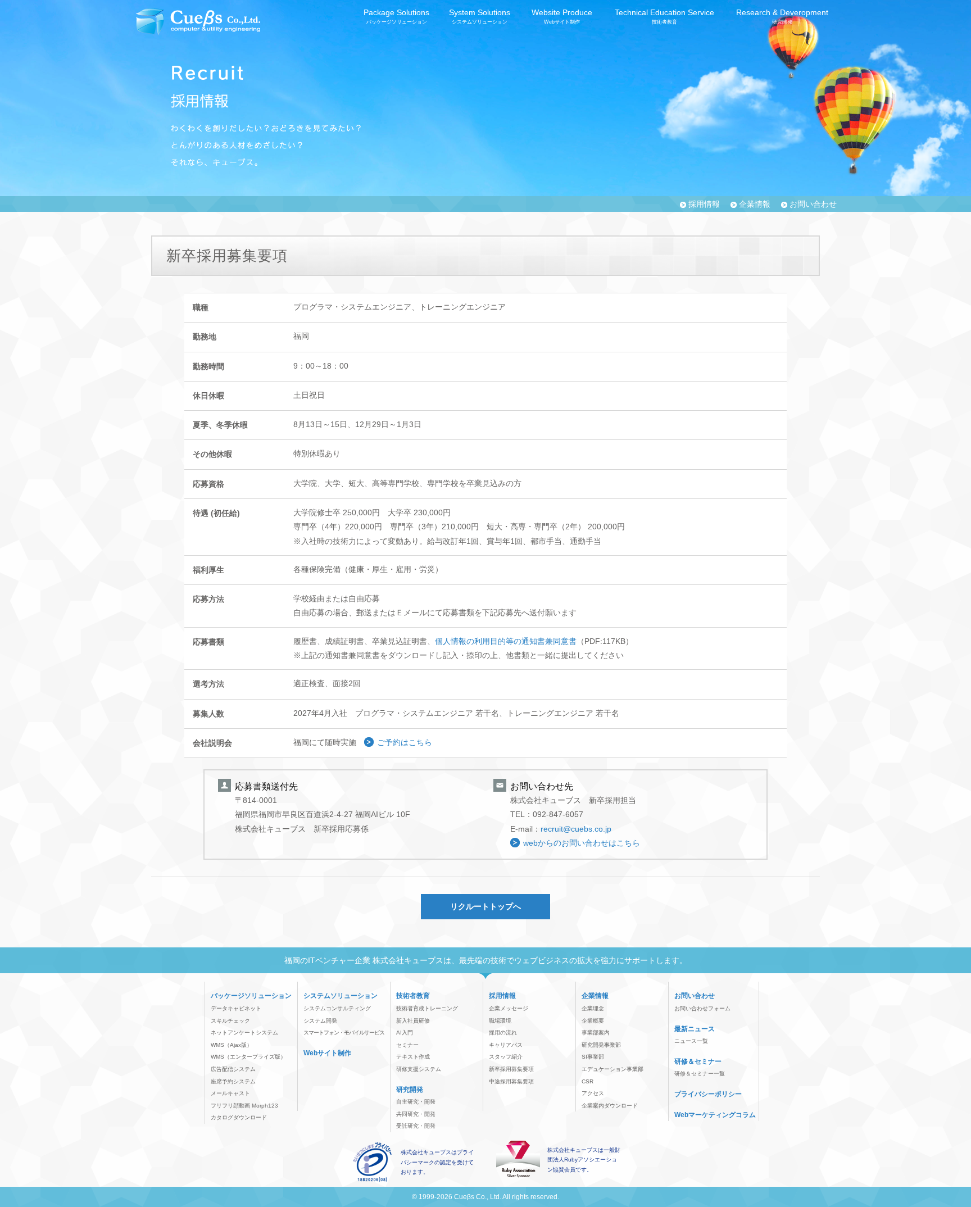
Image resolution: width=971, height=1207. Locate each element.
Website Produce (562, 16)
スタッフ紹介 (506, 1057)
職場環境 (500, 1021)
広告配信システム (233, 1069)
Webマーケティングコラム (715, 1115)
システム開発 (320, 1021)
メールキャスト (230, 1093)
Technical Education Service (664, 16)
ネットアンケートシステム (244, 1032)
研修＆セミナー (698, 1061)
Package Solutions (396, 16)
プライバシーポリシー (708, 1094)
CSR (587, 1081)
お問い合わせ (813, 203)
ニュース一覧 (691, 1041)
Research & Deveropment (782, 16)
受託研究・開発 (415, 1126)
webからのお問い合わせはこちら (581, 842)
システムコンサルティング (337, 1008)
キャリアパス (506, 1045)
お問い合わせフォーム (702, 1008)
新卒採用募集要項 (511, 1069)
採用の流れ (503, 1032)
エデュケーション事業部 (612, 1069)
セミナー (407, 1045)
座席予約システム (233, 1081)
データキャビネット (236, 1008)
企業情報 (754, 203)
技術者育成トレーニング (427, 1008)
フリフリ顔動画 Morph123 (244, 1105)
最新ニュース (694, 1029)
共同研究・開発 (415, 1114)
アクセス (593, 1093)
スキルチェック (230, 1021)
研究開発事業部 (601, 1045)
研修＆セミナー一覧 (699, 1073)
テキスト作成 (413, 1057)
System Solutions (479, 16)
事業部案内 (596, 1032)
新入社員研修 (413, 1021)
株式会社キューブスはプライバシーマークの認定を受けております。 (437, 1162)
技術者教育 (413, 996)
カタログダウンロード (239, 1117)
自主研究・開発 (415, 1102)
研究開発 (409, 1089)
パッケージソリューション (251, 996)
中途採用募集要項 (511, 1081)
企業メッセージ (508, 1008)
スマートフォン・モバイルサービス (343, 1032)
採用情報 (704, 203)
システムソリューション (340, 996)
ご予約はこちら (404, 742)
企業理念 (593, 1008)
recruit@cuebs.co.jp (576, 828)
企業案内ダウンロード (610, 1105)
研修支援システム (418, 1069)
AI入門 (404, 1032)
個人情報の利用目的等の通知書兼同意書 (506, 641)
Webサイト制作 (327, 1053)
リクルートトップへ (485, 906)
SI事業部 (593, 1057)
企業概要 (593, 1021)
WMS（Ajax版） (231, 1045)
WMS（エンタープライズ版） (248, 1057)
